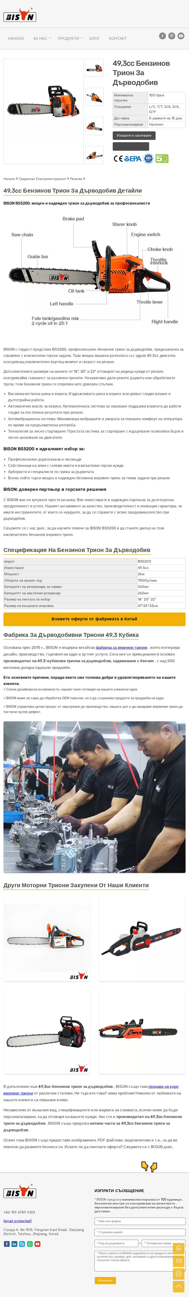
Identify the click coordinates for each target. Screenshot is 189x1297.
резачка (76, 179)
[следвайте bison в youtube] (180, 35)
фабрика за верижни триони (122, 647)
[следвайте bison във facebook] (162, 35)
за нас (40, 38)
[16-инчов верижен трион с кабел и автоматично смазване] (142, 939)
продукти (68, 38)
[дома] (19, 14)
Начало (16, 38)
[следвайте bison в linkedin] (14, 1244)
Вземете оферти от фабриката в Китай (94, 619)
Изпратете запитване (134, 135)
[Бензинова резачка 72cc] (47, 1032)
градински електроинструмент (42, 179)
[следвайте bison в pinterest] (171, 35)
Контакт (118, 38)
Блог (94, 38)
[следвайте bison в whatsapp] (30, 1244)
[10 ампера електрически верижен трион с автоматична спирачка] (142, 1032)
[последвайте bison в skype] (22, 1244)
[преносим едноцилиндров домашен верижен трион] (47, 939)
